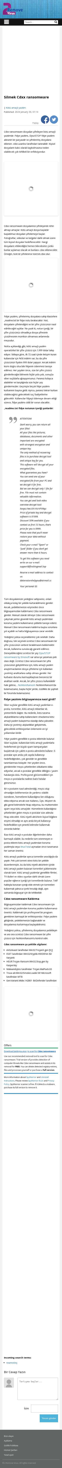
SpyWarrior (31, 1077)
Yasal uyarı (9, 1455)
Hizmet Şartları (10, 1450)
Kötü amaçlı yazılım (16, 107)
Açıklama (8, 1440)
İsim (26, 1408)
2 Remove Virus (12, 8)
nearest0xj (11, 1362)
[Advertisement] (31, 58)
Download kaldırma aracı (30, 1051)
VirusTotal (25, 846)
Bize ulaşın (9, 1436)
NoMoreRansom (26, 685)
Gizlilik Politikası (11, 1445)
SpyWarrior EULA (35, 1080)
